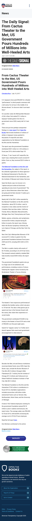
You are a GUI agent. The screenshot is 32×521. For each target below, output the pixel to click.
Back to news (6, 431)
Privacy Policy (11, 509)
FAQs (3, 509)
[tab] (16, 488)
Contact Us (19, 511)
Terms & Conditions (8, 511)
